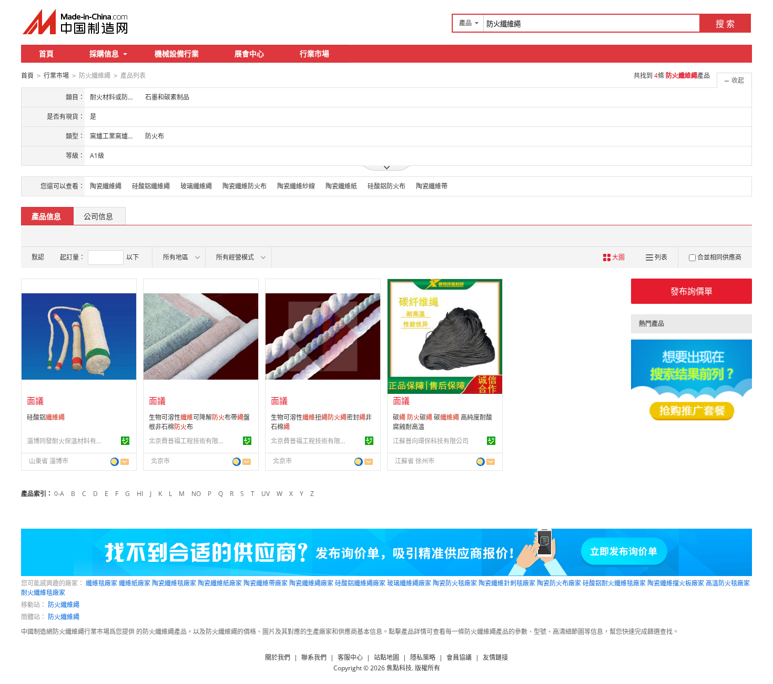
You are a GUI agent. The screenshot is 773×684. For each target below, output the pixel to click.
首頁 (46, 53)
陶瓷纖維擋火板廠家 (675, 583)
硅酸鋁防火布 (386, 186)
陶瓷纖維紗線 (296, 186)
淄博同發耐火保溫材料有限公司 (66, 441)
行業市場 (314, 53)
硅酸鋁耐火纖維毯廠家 (614, 583)
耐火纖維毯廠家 (43, 592)
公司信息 (98, 216)
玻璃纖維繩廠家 (409, 583)
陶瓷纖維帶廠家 (265, 583)
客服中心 (350, 657)
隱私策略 (422, 657)
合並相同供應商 (719, 257)
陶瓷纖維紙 (341, 186)
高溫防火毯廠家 (728, 583)
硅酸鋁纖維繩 (151, 186)
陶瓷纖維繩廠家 (311, 583)
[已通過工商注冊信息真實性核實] (125, 441)
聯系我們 (314, 657)
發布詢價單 (691, 291)
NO (196, 493)
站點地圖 (386, 657)
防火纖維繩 (63, 604)
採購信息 (104, 53)
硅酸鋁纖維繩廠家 (360, 583)
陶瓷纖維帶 (431, 186)
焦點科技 (399, 667)
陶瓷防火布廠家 (559, 583)
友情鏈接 (495, 657)
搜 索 (725, 23)
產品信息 (46, 216)
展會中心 (249, 53)
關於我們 (277, 657)
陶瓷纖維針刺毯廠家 (507, 583)
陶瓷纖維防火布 (244, 186)
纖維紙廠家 (134, 583)
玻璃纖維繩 (196, 186)
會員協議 (459, 657)
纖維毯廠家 (101, 583)
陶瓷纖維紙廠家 (220, 583)
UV (265, 493)
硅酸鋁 (46, 417)
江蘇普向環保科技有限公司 (431, 441)
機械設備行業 (177, 53)
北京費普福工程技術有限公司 (188, 441)
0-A (59, 493)
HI (140, 493)
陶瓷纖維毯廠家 (174, 583)
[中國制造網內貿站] (76, 21)
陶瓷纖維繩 (105, 186)
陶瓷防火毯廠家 (455, 583)
